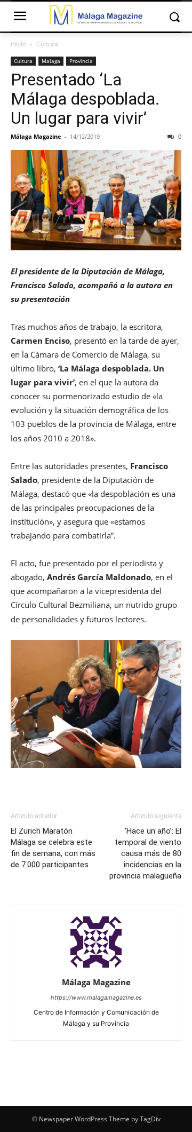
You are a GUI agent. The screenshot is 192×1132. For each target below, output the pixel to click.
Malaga (51, 61)
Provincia (81, 61)
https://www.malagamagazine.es (96, 997)
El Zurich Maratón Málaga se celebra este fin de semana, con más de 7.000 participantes (53, 847)
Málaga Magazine (36, 136)
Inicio (18, 44)
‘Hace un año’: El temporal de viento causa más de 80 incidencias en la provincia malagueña (145, 853)
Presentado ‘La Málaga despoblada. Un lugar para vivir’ (85, 98)
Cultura (47, 44)
